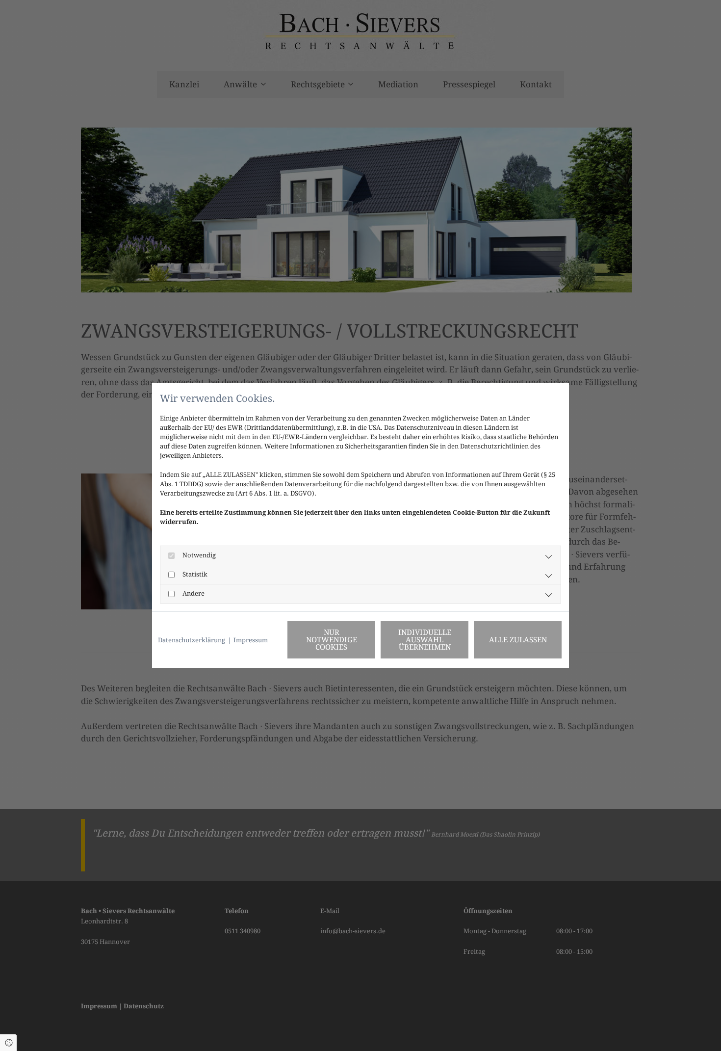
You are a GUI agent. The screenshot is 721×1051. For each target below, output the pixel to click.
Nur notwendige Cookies (331, 640)
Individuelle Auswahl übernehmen (424, 640)
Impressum (250, 640)
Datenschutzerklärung (191, 640)
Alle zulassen (518, 639)
